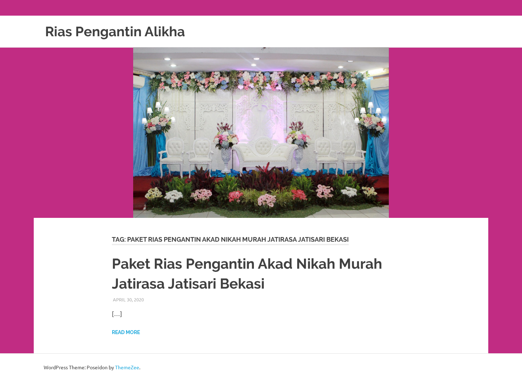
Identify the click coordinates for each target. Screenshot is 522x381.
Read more (126, 332)
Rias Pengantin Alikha (115, 31)
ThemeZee (127, 367)
